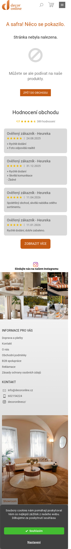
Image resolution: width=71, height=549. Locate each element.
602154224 (15, 395)
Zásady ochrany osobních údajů (21, 372)
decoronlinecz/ (17, 401)
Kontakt (7, 343)
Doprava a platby (12, 337)
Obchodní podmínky (14, 355)
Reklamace (8, 366)
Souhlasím (36, 530)
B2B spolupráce (11, 360)
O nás (5, 349)
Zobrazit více (35, 244)
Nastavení (34, 542)
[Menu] (62, 5)
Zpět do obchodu (35, 92)
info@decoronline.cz (20, 390)
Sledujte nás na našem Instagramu (36, 268)
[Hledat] (41, 5)
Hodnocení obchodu (35, 112)
